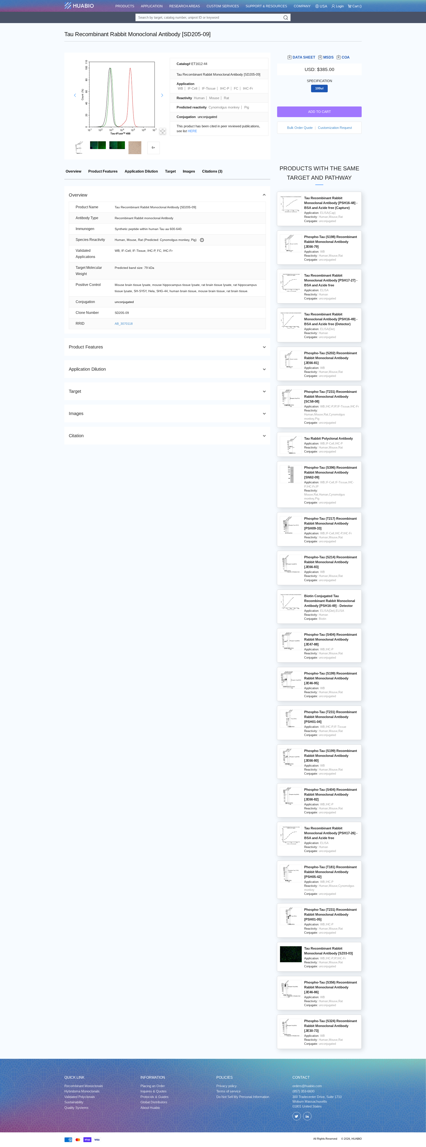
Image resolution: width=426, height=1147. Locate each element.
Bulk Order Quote (300, 127)
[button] (75, 95)
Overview (73, 171)
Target (170, 171)
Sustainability (73, 1102)
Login (339, 6)
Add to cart (319, 111)
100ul (319, 88)
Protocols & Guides (154, 1097)
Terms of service (228, 1091)
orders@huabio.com (307, 1086)
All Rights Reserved (325, 1138)
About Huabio (150, 1108)
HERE (192, 131)
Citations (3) (212, 171)
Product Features (103, 171)
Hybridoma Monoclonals (82, 1091)
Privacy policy (226, 1086)
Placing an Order (152, 1086)
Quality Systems (76, 1108)
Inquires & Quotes (153, 1091)
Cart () (356, 6)
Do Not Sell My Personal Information (242, 1097)
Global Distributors (153, 1102)
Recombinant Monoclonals (83, 1086)
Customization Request (335, 127)
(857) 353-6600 (303, 1091)
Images (189, 171)
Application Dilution (141, 171)
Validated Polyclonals (79, 1097)
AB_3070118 (124, 323)
